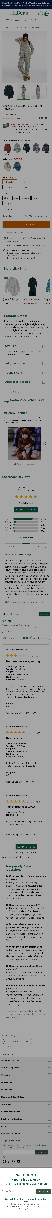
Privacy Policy (25, 1209)
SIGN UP (43, 1191)
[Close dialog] (49, 1170)
